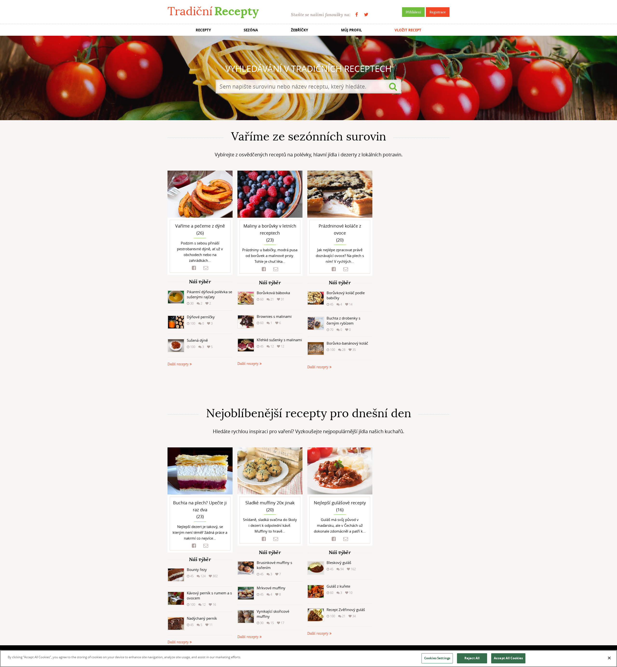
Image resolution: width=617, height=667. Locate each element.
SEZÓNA (251, 30)
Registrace (437, 12)
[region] (308, 658)
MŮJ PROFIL (351, 30)
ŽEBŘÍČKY (299, 30)
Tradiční (213, 11)
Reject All (472, 658)
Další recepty (179, 364)
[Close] (609, 658)
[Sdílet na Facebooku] (194, 268)
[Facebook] (356, 14)
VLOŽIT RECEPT (408, 30)
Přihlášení (413, 12)
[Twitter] (366, 14)
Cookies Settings (437, 658)
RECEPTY (203, 30)
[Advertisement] (308, 388)
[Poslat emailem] (205, 268)
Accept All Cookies (508, 658)
